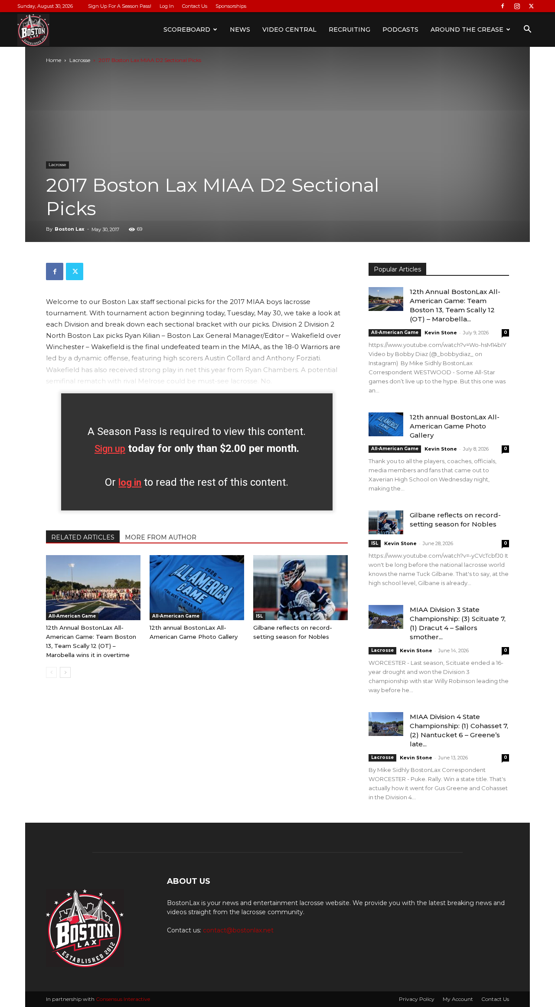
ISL (259, 616)
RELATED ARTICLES (82, 537)
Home (53, 60)
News (240, 29)
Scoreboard (186, 29)
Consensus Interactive (123, 999)
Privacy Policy (416, 999)
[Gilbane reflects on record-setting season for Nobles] (300, 587)
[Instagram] (516, 6)
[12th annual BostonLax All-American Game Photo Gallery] (197, 587)
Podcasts (400, 29)
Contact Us (194, 6)
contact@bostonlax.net (238, 930)
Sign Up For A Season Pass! (119, 6)
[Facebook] (502, 6)
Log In (167, 6)
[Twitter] (531, 6)
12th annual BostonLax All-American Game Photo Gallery (455, 426)
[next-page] (65, 672)
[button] (527, 30)
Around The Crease (467, 29)
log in (129, 482)
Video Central (289, 29)
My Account (458, 999)
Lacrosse (79, 60)
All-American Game (72, 616)
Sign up (110, 448)
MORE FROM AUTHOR (160, 537)
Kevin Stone (440, 333)
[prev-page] (51, 672)
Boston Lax (70, 229)
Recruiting (349, 29)
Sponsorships (230, 6)
